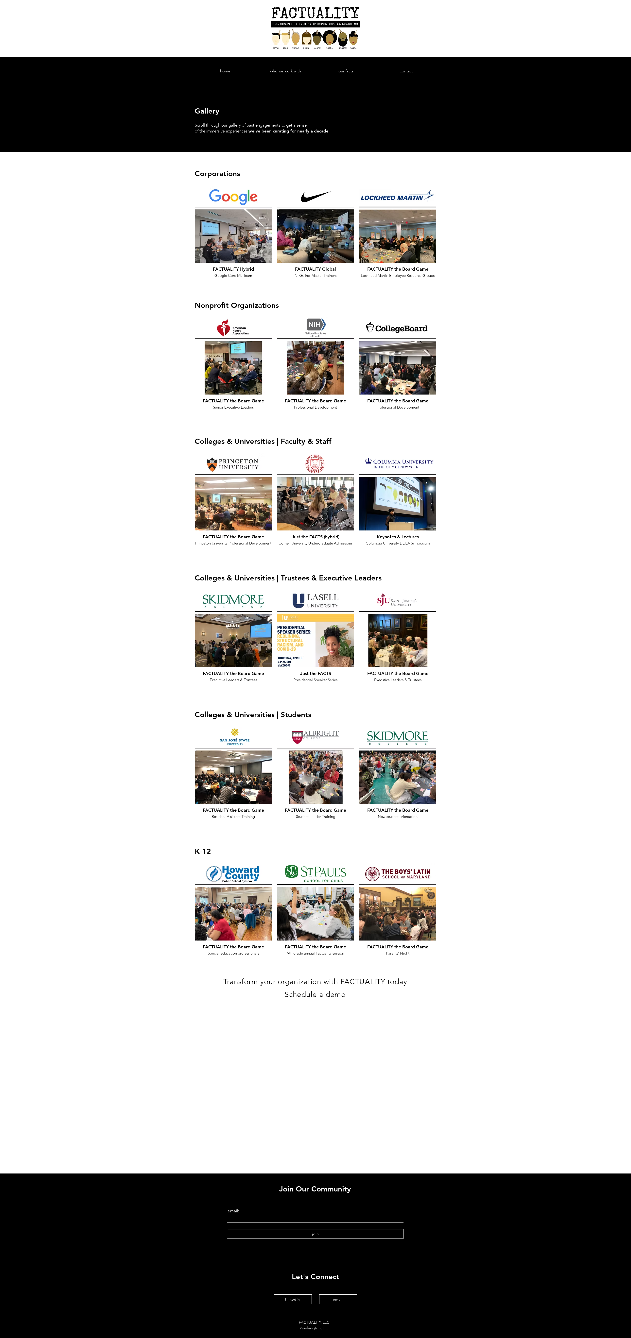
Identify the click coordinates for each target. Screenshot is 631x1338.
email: (233, 1211)
